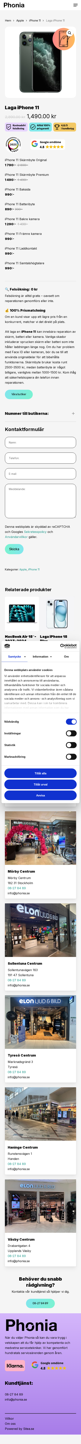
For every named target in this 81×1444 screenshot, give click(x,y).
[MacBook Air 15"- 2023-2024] (22, 614)
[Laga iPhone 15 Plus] (57, 614)
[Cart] (70, 5)
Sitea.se (28, 1429)
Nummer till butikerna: (27, 413)
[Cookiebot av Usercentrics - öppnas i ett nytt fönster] (60, 646)
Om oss (10, 1424)
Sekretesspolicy (35, 532)
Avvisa (40, 795)
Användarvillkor (16, 537)
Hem (8, 20)
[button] (75, 5)
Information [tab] (40, 656)
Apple (20, 20)
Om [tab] (66, 656)
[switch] (71, 733)
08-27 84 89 (14, 1394)
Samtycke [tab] (14, 656)
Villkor (9, 1418)
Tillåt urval (40, 784)
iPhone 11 (35, 20)
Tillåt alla (40, 773)
